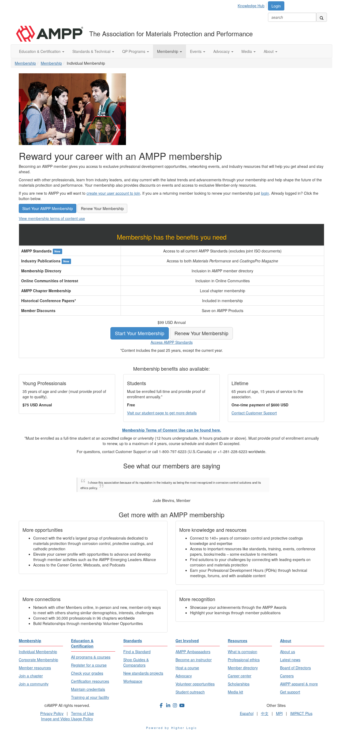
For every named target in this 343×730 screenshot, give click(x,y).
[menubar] (252, 4)
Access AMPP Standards (172, 342)
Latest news (290, 659)
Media (247, 51)
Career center (239, 675)
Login (276, 6)
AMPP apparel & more (299, 683)
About (269, 51)
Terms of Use (82, 713)
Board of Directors (295, 667)
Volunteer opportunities (195, 683)
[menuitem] (252, 4)
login (265, 193)
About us (287, 651)
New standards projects (143, 673)
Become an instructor (194, 659)
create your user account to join (113, 193)
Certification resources (90, 681)
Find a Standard (137, 651)
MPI (279, 713)
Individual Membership (38, 651)
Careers (287, 675)
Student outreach (190, 692)
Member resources (35, 667)
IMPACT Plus (301, 713)
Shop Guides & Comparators (136, 662)
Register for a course (89, 665)
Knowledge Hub (251, 5)
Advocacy (222, 51)
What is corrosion (242, 651)
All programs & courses (90, 657)
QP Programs (134, 51)
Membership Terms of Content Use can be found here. (171, 430)
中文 (265, 713)
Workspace (132, 681)
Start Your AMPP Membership (47, 208)
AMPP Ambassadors (193, 651)
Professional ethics (244, 659)
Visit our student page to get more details (162, 412)
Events (196, 51)
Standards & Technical (91, 51)
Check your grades (87, 673)
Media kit (235, 692)
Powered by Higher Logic (171, 727)
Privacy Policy (52, 713)
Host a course (187, 667)
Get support (290, 692)
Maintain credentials (88, 689)
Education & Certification (40, 51)
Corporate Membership (38, 659)
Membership (168, 51)
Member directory (243, 667)
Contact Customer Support (254, 412)
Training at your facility (90, 697)
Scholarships (238, 683)
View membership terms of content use (52, 218)
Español (246, 713)
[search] (321, 17)
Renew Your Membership (102, 208)
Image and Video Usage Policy (67, 718)
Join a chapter (31, 675)
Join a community (34, 683)
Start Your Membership (139, 333)
